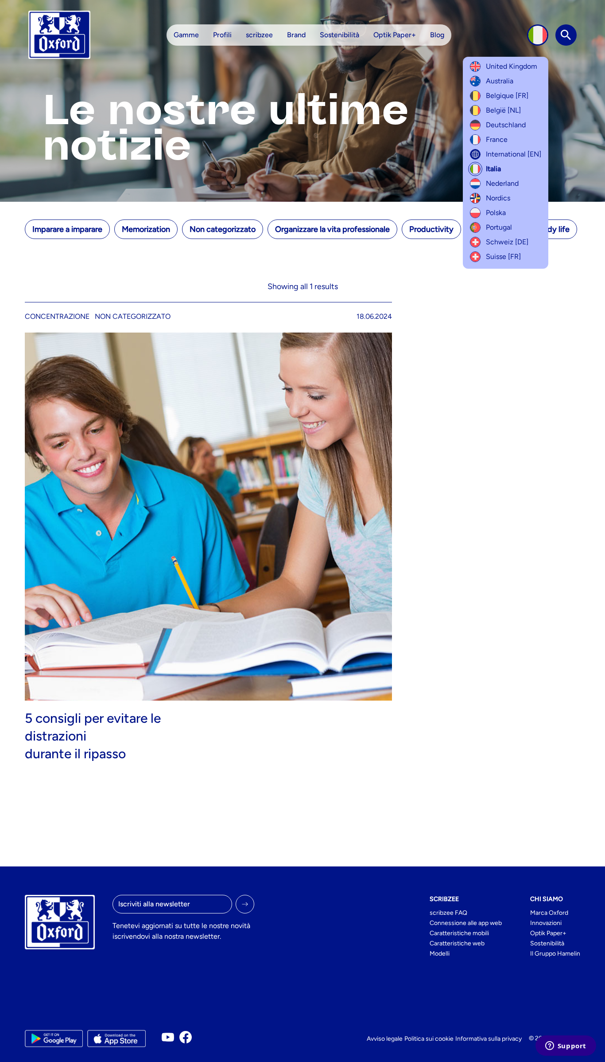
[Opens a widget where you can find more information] (565, 1046)
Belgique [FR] (507, 95)
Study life (552, 229)
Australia (499, 81)
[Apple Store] (116, 1038)
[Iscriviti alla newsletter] (245, 904)
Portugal (499, 227)
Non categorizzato (223, 229)
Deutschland (506, 125)
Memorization (146, 229)
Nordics (498, 198)
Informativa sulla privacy (488, 1038)
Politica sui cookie (429, 1038)
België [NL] (503, 110)
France (497, 139)
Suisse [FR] (503, 256)
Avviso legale (385, 1038)
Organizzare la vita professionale (332, 229)
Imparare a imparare (67, 229)
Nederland (502, 183)
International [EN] (513, 154)
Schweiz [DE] (507, 242)
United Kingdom (511, 66)
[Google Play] (54, 1038)
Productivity (431, 229)
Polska (496, 212)
